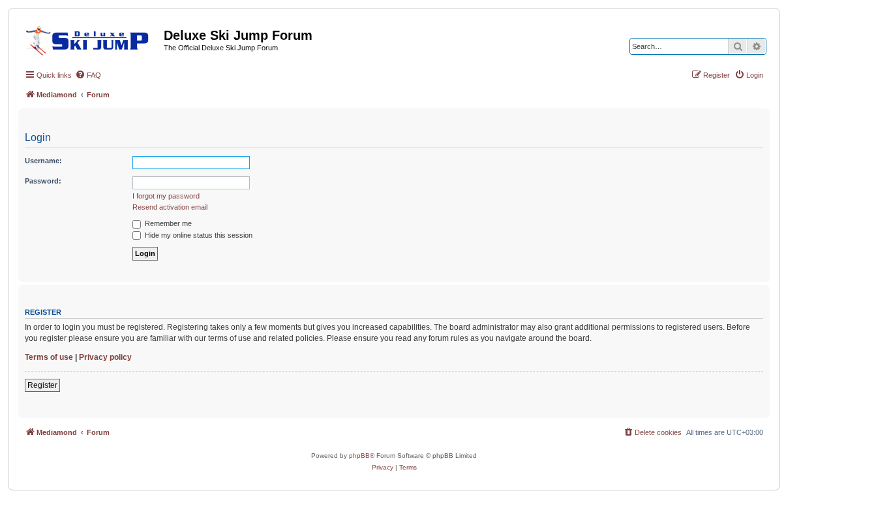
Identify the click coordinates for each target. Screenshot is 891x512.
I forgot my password (166, 196)
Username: (43, 161)
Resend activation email (169, 207)
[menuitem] (88, 75)
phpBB (359, 455)
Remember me (167, 223)
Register (42, 385)
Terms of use (49, 357)
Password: (43, 181)
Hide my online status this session (197, 235)
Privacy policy (105, 357)
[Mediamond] (91, 38)
